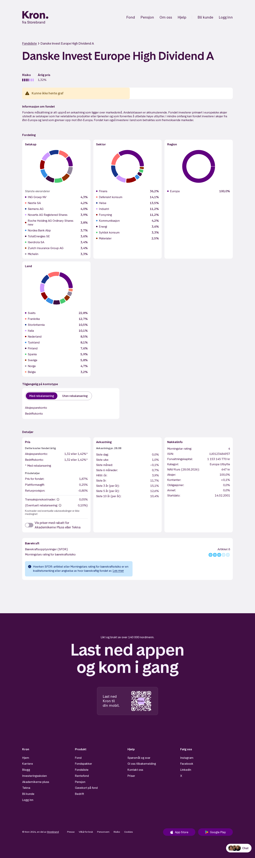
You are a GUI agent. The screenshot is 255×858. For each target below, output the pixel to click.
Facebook (186, 764)
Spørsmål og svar (139, 758)
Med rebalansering (41, 396)
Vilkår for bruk (86, 831)
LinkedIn (185, 770)
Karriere (27, 764)
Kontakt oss (135, 770)
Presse (71, 831)
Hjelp (182, 17)
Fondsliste (29, 43)
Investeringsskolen (34, 776)
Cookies (128, 831)
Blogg (26, 770)
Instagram (186, 758)
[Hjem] (35, 17)
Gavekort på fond (86, 788)
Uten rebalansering (75, 396)
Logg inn (226, 17)
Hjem (25, 758)
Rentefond (82, 776)
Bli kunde (205, 17)
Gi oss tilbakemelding (142, 764)
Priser (131, 776)
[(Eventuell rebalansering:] (60, 505)
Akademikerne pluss (35, 782)
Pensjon (147, 17)
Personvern (103, 831)
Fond (130, 17)
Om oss (166, 17)
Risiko (117, 831)
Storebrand (53, 831)
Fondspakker (83, 764)
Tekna (26, 788)
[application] (56, 166)
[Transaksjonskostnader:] (58, 499)
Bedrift (79, 794)
